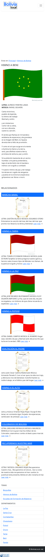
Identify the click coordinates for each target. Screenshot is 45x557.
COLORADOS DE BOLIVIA (14, 424)
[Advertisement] (22, 34)
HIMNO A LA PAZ (10, 271)
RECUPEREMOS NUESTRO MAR (17, 443)
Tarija (5, 534)
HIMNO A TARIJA (10, 231)
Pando (5, 542)
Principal (12, 61)
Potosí (5, 525)
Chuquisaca (7, 521)
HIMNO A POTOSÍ (10, 311)
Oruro (5, 530)
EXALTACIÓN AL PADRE (13, 348)
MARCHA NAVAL (10, 194)
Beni (4, 538)
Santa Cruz (7, 512)
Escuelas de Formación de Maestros (17, 499)
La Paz (5, 508)
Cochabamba (8, 517)
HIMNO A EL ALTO (11, 387)
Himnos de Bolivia (24, 61)
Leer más (37, 224)
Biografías (7, 490)
